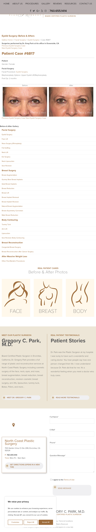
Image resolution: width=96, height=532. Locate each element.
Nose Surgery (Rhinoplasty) (11, 143)
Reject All (30, 522)
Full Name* (54, 417)
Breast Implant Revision (10, 202)
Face (16, 311)
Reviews (57, 3)
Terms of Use (69, 480)
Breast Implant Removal (10, 197)
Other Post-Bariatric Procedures (13, 261)
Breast (48, 311)
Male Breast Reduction (10, 215)
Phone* (53, 442)
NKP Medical (61, 527)
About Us (17, 3)
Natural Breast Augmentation (12, 206)
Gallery (45, 3)
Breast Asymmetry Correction (12, 211)
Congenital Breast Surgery (11, 247)
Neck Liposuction (8, 161)
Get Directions (25, 466)
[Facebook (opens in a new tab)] (30, 10)
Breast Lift (5, 193)
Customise (15, 522)
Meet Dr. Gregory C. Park (19, 397)
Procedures (32, 3)
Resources (70, 3)
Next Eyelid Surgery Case (12, 48)
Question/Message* (57, 455)
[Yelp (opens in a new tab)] (42, 10)
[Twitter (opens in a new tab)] (34, 10)
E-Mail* (52, 430)
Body (80, 311)
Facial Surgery (20, 40)
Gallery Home (7, 40)
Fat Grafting (6, 148)
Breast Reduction (8, 188)
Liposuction (6, 233)
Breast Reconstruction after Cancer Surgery (17, 252)
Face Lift (5, 139)
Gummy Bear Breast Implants (12, 180)
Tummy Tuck (6, 224)
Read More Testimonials (67, 397)
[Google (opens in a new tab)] (38, 10)
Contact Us (85, 3)
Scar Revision (7, 166)
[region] (30, 512)
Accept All (45, 522)
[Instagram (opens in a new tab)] (45, 10)
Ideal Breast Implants (9, 184)
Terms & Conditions (66, 521)
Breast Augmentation (9, 175)
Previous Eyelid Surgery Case (13, 46)
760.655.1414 (58, 11)
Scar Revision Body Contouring (13, 238)
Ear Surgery (6, 157)
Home (6, 3)
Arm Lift (4, 229)
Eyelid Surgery (33, 40)
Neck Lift (5, 152)
